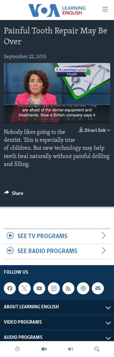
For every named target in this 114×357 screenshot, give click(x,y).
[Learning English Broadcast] (70, 349)
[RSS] (68, 288)
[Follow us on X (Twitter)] (24, 288)
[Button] (13, 195)
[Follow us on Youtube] (39, 288)
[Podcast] (83, 288)
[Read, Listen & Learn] (17, 349)
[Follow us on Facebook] (10, 288)
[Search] (96, 349)
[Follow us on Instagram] (54, 288)
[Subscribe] (98, 288)
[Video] (44, 349)
